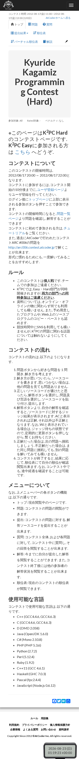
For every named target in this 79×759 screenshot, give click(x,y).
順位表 (41, 33)
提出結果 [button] (20, 33)
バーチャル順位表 (26, 41)
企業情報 (15, 729)
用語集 (44, 718)
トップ (18, 24)
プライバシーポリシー (34, 724)
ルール (34, 718)
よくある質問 (30, 729)
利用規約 (14, 724)
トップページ (39, 199)
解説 (49, 41)
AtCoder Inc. (42, 736)
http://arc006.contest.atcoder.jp (31, 247)
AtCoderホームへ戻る (58, 17)
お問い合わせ (48, 729)
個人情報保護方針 (60, 724)
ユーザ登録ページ (50, 189)
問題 (34, 24)
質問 (49, 24)
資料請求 (64, 729)
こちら (23, 152)
